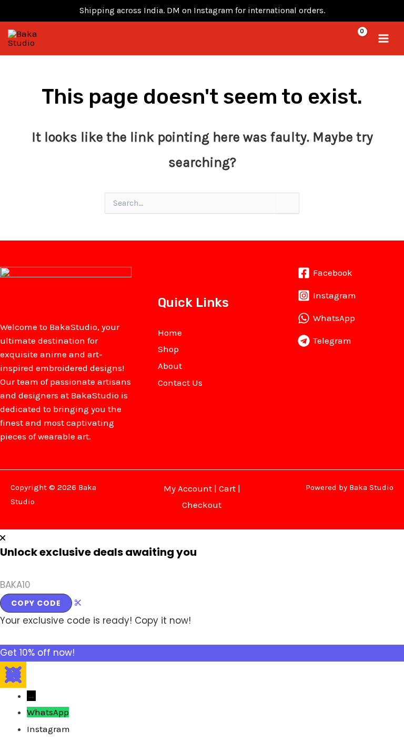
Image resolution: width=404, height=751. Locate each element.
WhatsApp (48, 712)
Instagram (48, 729)
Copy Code (36, 603)
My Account (188, 488)
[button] (336, 38)
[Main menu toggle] (384, 38)
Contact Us (180, 382)
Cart (227, 488)
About (170, 366)
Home (170, 332)
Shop (168, 349)
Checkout (201, 504)
